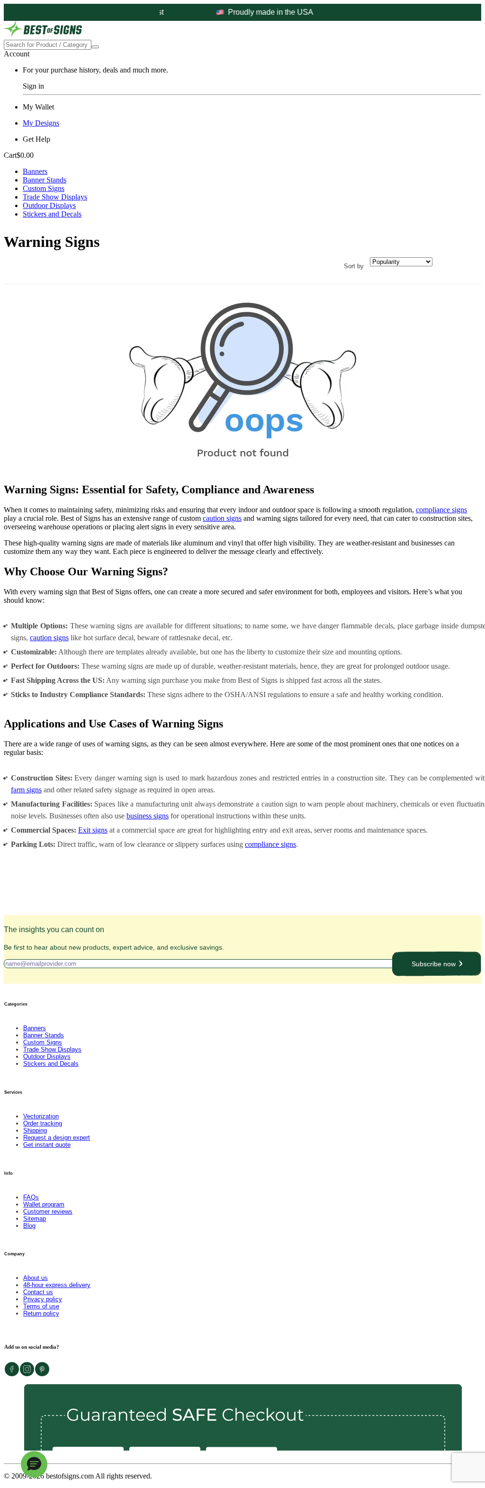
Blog (29, 1225)
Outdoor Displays (49, 205)
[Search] (95, 46)
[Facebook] (11, 1374)
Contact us (38, 1292)
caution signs (222, 518)
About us (35, 1277)
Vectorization (41, 1116)
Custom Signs (43, 188)
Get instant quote (47, 1144)
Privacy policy (42, 1299)
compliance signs (441, 510)
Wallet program (43, 1204)
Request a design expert (56, 1137)
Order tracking (42, 1123)
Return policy (41, 1313)
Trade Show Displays (55, 197)
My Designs (41, 123)
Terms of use (41, 1306)
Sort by (354, 266)
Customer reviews (47, 1211)
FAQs (31, 1197)
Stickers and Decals (52, 214)
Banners (35, 171)
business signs (147, 816)
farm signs (26, 790)
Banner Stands (44, 180)
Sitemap (34, 1218)
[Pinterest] (42, 1374)
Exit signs (93, 830)
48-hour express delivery (56, 1284)
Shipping (35, 1130)
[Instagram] (27, 1374)
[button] (34, 1464)
